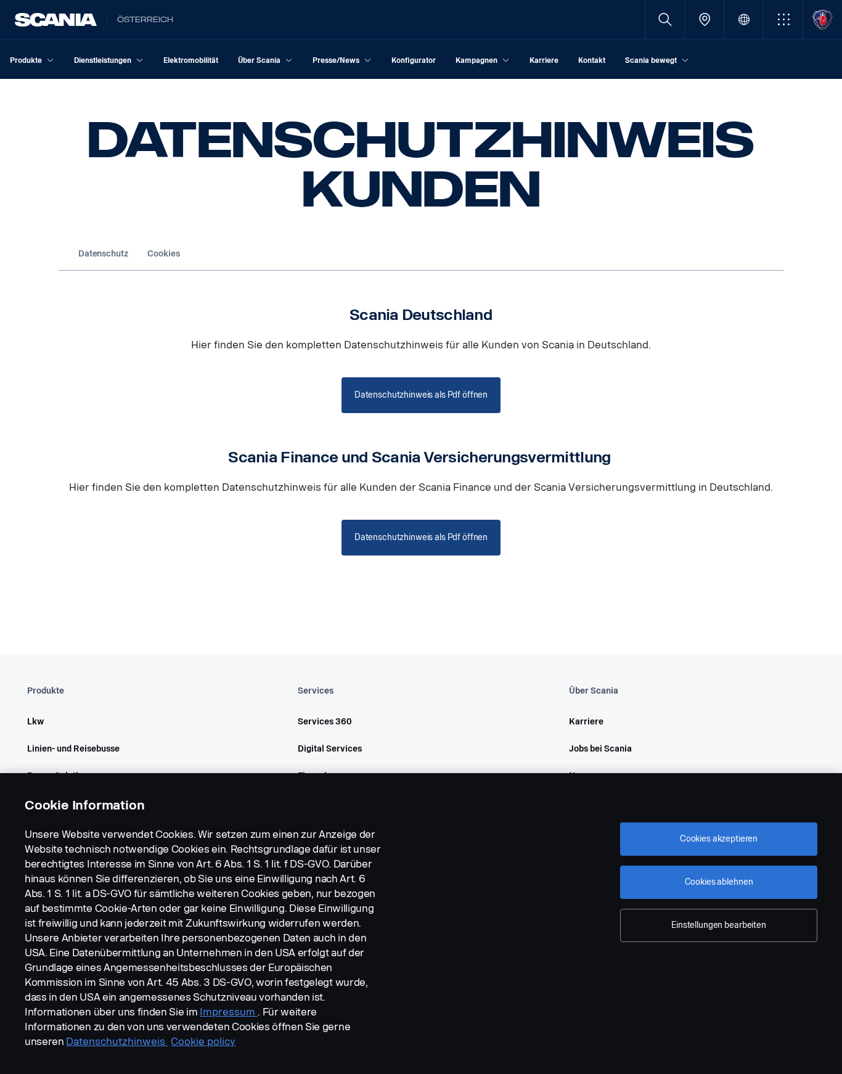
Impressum (229, 1012)
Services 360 (325, 721)
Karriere (586, 721)
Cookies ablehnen (719, 882)
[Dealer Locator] (704, 19)
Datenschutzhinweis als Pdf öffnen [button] (421, 395)
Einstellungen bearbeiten (718, 925)
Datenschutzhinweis (117, 1041)
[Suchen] (664, 19)
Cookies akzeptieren (719, 839)
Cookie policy (203, 1041)
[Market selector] (743, 19)
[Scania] (56, 20)
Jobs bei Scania (600, 749)
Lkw (35, 721)
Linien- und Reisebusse (73, 749)
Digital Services (330, 749)
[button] (783, 19)
